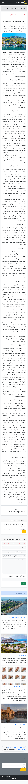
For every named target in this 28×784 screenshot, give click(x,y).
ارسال (23, 583)
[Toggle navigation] (3, 2)
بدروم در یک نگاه (22, 655)
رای (24, 532)
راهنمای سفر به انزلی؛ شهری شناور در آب (17, 617)
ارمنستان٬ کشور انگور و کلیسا (20, 725)
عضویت (23, 770)
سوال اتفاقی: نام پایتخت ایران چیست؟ (16, 576)
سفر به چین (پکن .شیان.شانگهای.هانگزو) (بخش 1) (15, 687)
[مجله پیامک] (21, 2)
